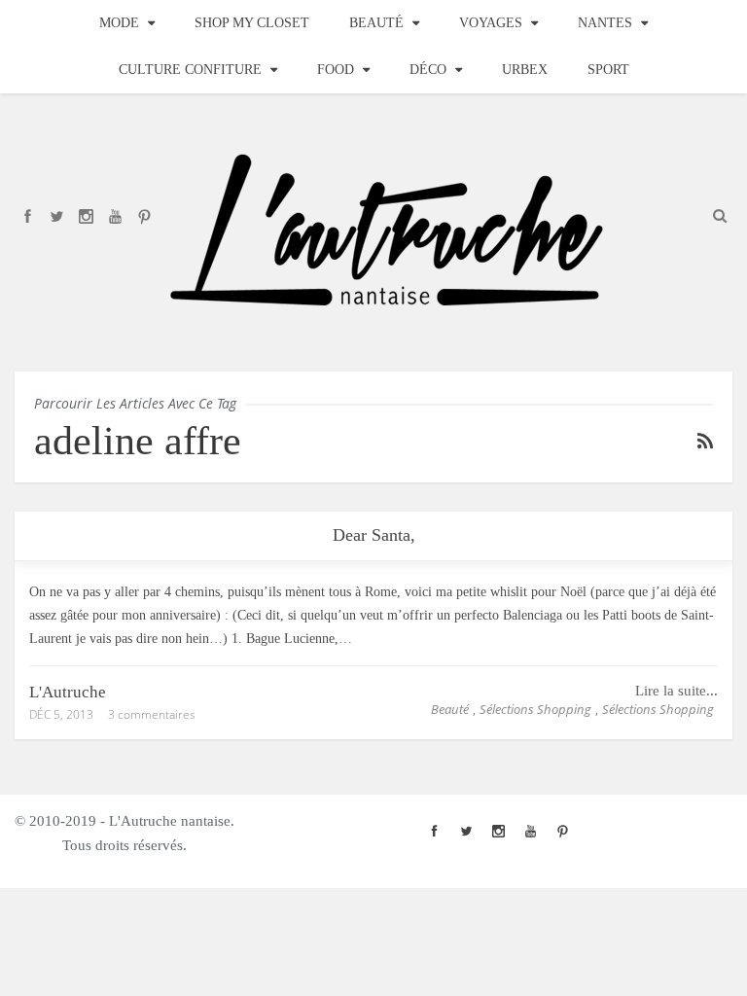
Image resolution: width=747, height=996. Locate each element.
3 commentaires (152, 714)
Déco (427, 69)
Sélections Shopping (535, 709)
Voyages (490, 23)
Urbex (525, 69)
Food (335, 69)
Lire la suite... (676, 690)
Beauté (376, 23)
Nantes (605, 23)
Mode (119, 23)
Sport (608, 69)
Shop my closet (252, 23)
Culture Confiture (190, 69)
